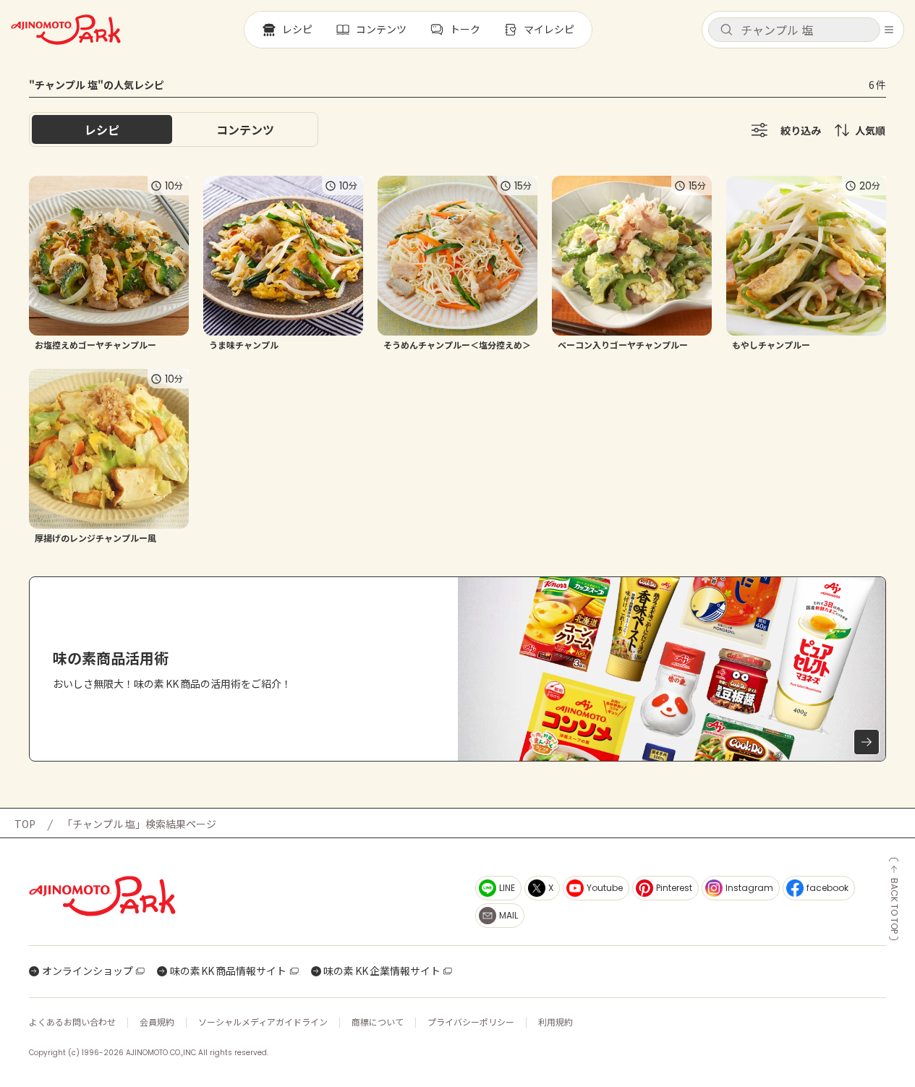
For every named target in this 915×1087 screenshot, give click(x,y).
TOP (24, 824)
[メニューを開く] (889, 29)
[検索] (726, 30)
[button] (794, 29)
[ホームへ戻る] (66, 29)
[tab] (245, 129)
